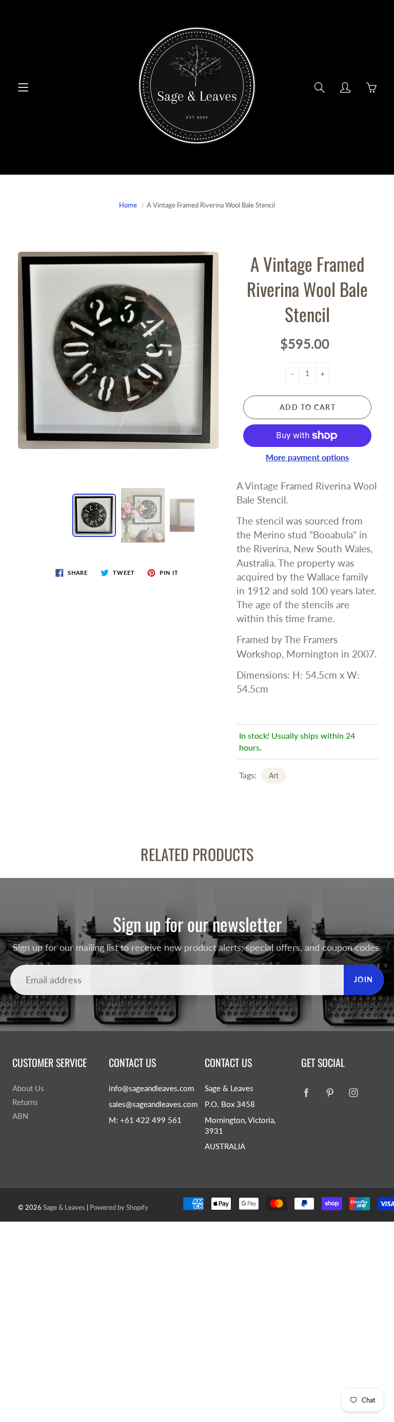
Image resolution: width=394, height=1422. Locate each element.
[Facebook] (307, 1092)
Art (274, 775)
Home (128, 205)
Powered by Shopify (119, 1207)
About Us (28, 1088)
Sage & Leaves (64, 1207)
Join (363, 979)
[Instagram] (354, 1092)
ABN (20, 1116)
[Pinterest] (330, 1092)
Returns (25, 1102)
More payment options (307, 457)
